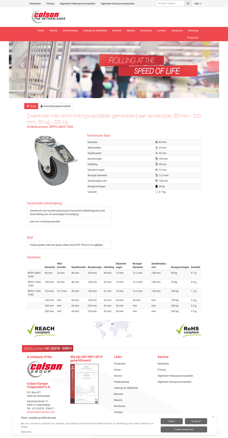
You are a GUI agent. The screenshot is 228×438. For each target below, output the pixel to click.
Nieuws (131, 30)
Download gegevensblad (57, 106)
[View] (89, 384)
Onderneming (70, 30)
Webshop (193, 30)
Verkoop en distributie (95, 30)
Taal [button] (196, 3)
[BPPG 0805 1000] (54, 159)
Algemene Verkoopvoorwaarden (77, 3)
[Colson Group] (45, 369)
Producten (192, 37)
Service (53, 30)
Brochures (146, 30)
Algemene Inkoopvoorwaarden (117, 3)
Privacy (50, 3)
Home (41, 30)
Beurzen (116, 30)
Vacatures (177, 30)
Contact (161, 30)
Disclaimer (35, 3)
